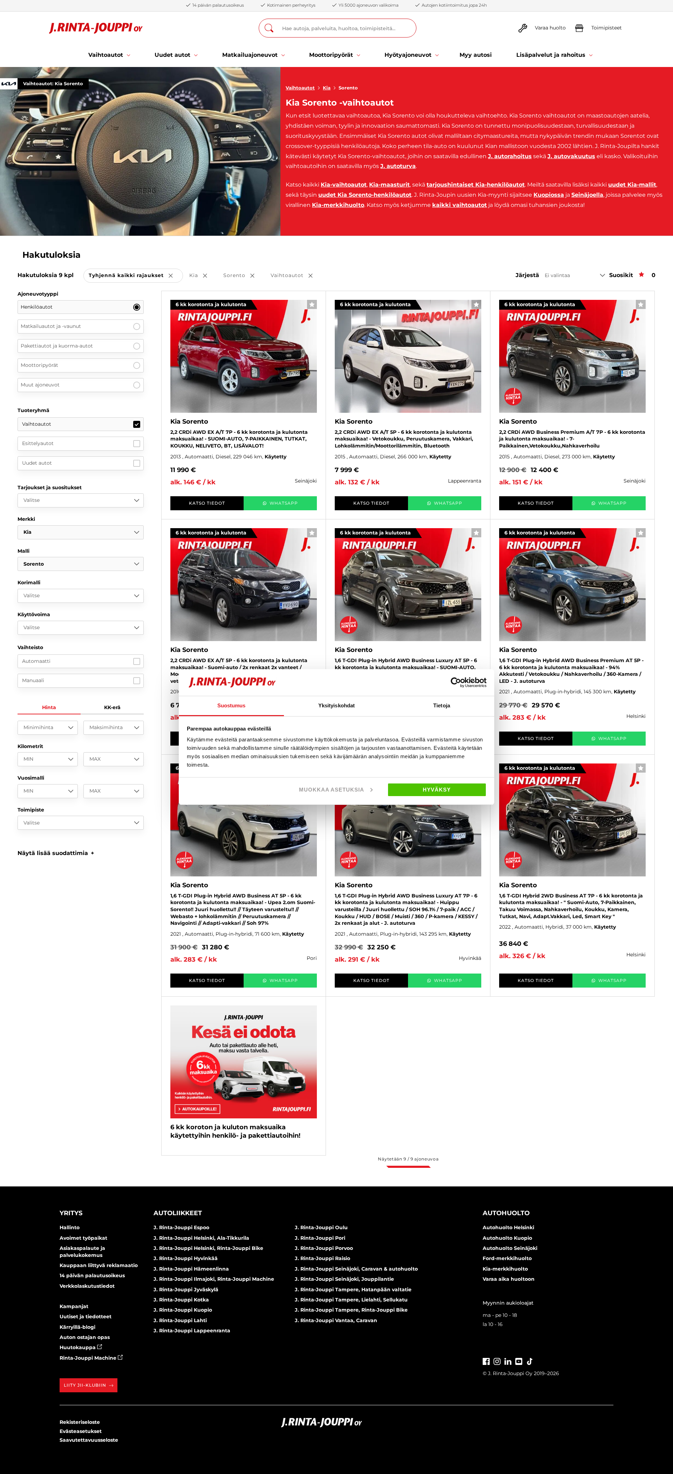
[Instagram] (497, 1360)
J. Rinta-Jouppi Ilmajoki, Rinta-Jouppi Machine (214, 1279)
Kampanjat (74, 1306)
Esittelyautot (38, 443)
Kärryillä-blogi (77, 1327)
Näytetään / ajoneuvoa (408, 1159)
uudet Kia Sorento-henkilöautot (365, 194)
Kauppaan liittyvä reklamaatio (99, 1265)
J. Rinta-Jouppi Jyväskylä (186, 1289)
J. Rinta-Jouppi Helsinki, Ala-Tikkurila (201, 1238)
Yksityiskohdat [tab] (336, 705)
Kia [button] (203, 276)
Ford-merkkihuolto (507, 1258)
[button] (56, 853)
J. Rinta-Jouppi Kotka (181, 1300)
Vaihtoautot (300, 87)
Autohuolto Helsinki (508, 1227)
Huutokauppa (78, 1347)
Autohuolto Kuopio (507, 1238)
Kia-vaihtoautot (344, 184)
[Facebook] (486, 1360)
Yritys (71, 1213)
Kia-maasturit (389, 184)
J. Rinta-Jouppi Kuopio (183, 1310)
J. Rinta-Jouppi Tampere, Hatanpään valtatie (353, 1289)
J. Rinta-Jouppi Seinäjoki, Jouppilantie (344, 1279)
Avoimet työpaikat (83, 1238)
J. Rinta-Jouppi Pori (320, 1238)
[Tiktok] (529, 1360)
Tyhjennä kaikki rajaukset (136, 276)
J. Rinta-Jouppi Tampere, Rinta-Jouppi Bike (351, 1310)
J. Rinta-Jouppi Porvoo (324, 1248)
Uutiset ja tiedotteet (85, 1316)
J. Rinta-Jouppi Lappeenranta (192, 1330)
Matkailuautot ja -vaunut (51, 326)
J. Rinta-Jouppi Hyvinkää (186, 1258)
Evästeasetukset (81, 1431)
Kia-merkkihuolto (338, 205)
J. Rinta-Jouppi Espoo (181, 1227)
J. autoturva (398, 166)
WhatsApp (284, 503)
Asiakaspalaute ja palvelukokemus (82, 1251)
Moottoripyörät (39, 365)
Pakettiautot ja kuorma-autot (57, 346)
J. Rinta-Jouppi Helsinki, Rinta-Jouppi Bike (208, 1248)
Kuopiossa (548, 194)
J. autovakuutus (571, 156)
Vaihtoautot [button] (296, 276)
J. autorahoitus (510, 156)
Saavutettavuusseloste (89, 1440)
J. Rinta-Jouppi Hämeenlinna (191, 1269)
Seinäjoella (587, 194)
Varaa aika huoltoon (509, 1279)
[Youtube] (518, 1360)
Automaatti (36, 661)
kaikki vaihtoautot (459, 205)
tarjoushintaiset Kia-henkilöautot (476, 184)
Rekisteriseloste (80, 1422)
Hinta (49, 707)
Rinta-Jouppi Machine (89, 1358)
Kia (327, 87)
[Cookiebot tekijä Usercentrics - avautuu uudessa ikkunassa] (456, 682)
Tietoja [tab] (441, 705)
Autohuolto (506, 1213)
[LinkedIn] (507, 1360)
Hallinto (70, 1227)
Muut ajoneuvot (40, 385)
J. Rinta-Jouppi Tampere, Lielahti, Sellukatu (351, 1300)
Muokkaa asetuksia (331, 790)
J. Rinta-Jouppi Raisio (322, 1258)
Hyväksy (437, 790)
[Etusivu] (96, 28)
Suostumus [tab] (231, 705)
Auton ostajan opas (85, 1337)
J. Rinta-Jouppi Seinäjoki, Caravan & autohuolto (356, 1269)
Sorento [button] (243, 276)
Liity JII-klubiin (85, 1385)
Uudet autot (37, 463)
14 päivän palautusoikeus (92, 1275)
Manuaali (33, 680)
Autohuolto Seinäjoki (510, 1248)
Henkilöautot (37, 307)
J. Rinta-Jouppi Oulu (321, 1227)
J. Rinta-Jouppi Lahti (180, 1320)
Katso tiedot (207, 503)
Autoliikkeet (178, 1213)
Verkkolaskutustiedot (87, 1286)
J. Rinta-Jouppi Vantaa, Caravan (336, 1320)
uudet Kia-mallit (632, 184)
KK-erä (112, 707)
